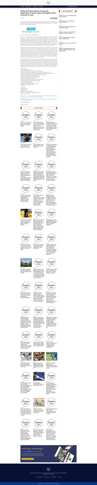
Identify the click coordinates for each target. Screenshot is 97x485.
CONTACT (41, 6)
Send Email (25, 90)
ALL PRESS (35, 6)
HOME (22, 6)
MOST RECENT (28, 6)
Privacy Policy (46, 477)
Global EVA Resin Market (25, 36)
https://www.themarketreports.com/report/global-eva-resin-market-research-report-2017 (37, 45)
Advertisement (53, 477)
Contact (59, 477)
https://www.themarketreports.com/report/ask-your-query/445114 (43, 66)
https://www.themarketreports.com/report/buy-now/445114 (33, 57)
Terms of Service (39, 477)
